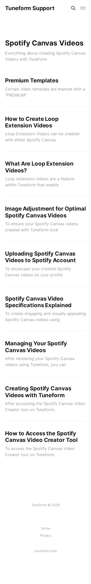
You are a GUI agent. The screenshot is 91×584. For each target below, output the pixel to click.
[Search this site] (73, 8)
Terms (45, 528)
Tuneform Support (29, 8)
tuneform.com (45, 551)
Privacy (45, 535)
